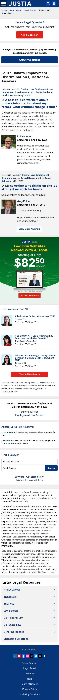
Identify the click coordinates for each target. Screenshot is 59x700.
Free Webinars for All (14, 309)
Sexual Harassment (31, 178)
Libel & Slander (42, 92)
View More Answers (29, 228)
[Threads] (31, 656)
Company (30, 673)
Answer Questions (29, 59)
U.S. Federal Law (13, 617)
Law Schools (10, 610)
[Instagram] (27, 656)
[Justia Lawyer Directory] (44, 656)
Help (29, 679)
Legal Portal (29, 668)
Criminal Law (27, 89)
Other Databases (13, 631)
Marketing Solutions (15, 638)
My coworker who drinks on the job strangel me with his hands (29, 187)
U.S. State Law (12, 624)
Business (8, 603)
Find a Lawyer (10, 454)
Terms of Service (29, 684)
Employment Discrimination (15, 92)
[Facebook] (23, 656)
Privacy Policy (29, 689)
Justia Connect (29, 663)
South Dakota (30, 10)
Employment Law (44, 89)
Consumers (7, 432)
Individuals (10, 596)
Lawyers (5, 440)
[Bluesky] (36, 656)
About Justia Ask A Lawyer (17, 426)
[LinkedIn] (15, 656)
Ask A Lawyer (15, 10)
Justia (4, 10)
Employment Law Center (29, 415)
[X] (40, 656)
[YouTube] (19, 656)
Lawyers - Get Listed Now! (29, 476)
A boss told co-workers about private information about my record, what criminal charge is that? (29, 103)
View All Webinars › (29, 374)
